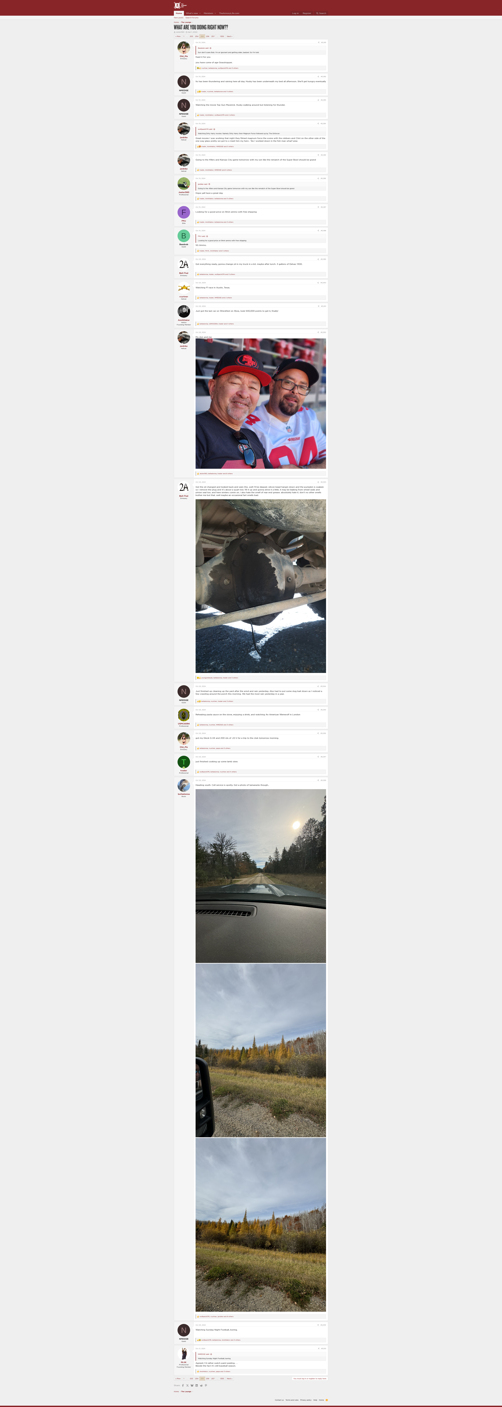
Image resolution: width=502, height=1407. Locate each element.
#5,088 (323, 230)
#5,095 (323, 710)
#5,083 (323, 100)
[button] (200, 13)
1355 (222, 36)
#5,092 (323, 332)
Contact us (279, 1400)
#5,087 (323, 207)
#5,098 (323, 780)
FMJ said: (201, 236)
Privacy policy (306, 1400)
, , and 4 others (218, 772)
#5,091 (323, 306)
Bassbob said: (203, 48)
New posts (178, 18)
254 (196, 36)
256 (207, 36)
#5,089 (323, 259)
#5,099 (323, 1325)
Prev (179, 36)
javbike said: (203, 184)
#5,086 (323, 178)
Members (208, 13)
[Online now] (183, 768)
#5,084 (323, 123)
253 (191, 36)
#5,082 (323, 76)
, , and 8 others (216, 473)
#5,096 (323, 733)
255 (202, 36)
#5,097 (323, 757)
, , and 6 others (215, 170)
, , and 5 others (217, 91)
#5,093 (323, 482)
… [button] (187, 36)
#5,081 (323, 42)
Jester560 (180, 32)
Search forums (192, 18)
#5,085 (323, 155)
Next (229, 36)
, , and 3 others (219, 68)
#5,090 (323, 282)
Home (179, 13)
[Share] (318, 42)
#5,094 (323, 686)
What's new (192, 13)
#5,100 (323, 1348)
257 (213, 36)
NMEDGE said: (203, 1354)
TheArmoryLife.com (229, 13)
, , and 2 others (217, 115)
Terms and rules (292, 1400)
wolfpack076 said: (205, 129)
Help (315, 1400)
